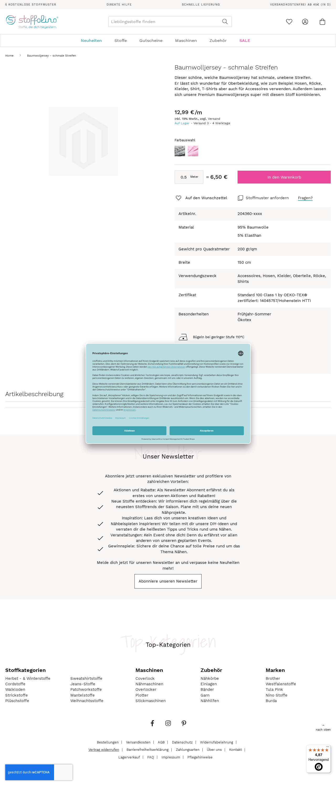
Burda (271, 700)
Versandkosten (138, 742)
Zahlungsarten (188, 750)
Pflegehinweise (200, 757)
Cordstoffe (15, 684)
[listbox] (253, 152)
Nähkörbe (210, 678)
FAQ (150, 757)
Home (9, 55)
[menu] (168, 40)
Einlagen (209, 684)
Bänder (207, 689)
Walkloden (15, 689)
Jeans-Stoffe (82, 684)
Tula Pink (274, 689)
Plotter (141, 695)
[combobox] (170, 21)
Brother (273, 678)
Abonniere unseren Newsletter (168, 581)
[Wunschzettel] (289, 21)
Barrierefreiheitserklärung (148, 750)
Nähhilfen (210, 700)
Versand (214, 119)
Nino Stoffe (276, 695)
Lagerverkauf (129, 757)
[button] (201, 198)
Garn (205, 695)
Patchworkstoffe (86, 689)
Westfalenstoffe (281, 684)
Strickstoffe (16, 695)
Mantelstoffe (82, 695)
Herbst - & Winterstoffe (27, 678)
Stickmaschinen (150, 700)
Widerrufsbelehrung (216, 742)
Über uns (214, 750)
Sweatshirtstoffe (86, 678)
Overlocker (145, 689)
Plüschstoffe (17, 700)
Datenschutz (182, 742)
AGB (161, 742)
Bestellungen (108, 742)
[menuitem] (94, 40)
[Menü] (327, 748)
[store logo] (32, 21)
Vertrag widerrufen (103, 750)
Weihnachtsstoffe (86, 700)
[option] (180, 151)
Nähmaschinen (149, 684)
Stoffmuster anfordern (267, 198)
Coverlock (145, 678)
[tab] (168, 40)
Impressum (170, 757)
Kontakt (235, 750)
